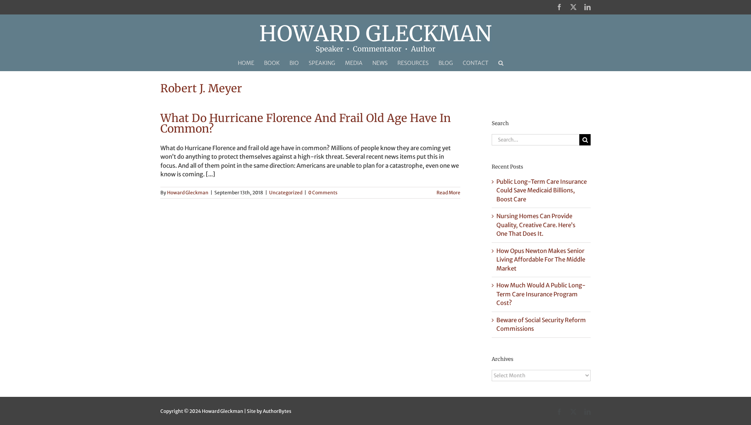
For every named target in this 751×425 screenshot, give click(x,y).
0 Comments (323, 192)
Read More (448, 192)
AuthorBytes (277, 411)
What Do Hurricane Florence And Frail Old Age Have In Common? (305, 123)
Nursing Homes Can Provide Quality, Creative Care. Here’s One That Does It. (535, 224)
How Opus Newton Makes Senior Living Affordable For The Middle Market (540, 259)
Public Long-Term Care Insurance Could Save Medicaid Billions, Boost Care (541, 190)
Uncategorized (285, 192)
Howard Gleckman (187, 192)
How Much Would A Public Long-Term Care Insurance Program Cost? (541, 294)
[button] (500, 63)
